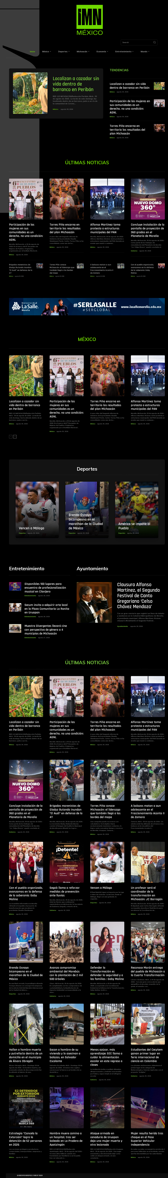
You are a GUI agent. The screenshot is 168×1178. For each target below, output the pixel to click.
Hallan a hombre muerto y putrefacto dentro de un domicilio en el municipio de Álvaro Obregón (25, 1055)
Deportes (22, 533)
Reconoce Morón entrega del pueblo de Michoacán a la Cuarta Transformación (148, 971)
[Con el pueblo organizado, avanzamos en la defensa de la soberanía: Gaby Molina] (161, 265)
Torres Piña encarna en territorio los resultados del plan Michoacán (127, 130)
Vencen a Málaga (31, 528)
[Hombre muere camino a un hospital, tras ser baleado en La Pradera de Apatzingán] (67, 1107)
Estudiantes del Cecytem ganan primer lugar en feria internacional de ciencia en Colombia (147, 1055)
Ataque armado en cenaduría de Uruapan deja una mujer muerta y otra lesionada (106, 1139)
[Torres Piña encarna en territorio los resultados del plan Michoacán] (159, 128)
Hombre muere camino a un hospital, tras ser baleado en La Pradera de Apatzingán (66, 1139)
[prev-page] (10, 436)
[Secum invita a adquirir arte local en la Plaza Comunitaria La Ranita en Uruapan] (15, 607)
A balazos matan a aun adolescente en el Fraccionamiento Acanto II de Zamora (101, 268)
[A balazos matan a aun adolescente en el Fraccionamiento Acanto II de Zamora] (120, 265)
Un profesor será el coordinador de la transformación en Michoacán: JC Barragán (146, 893)
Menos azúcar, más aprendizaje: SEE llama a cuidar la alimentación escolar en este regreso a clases (106, 1057)
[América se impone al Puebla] (136, 510)
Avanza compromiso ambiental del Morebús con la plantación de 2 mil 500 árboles (66, 973)
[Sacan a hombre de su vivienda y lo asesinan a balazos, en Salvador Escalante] (67, 1024)
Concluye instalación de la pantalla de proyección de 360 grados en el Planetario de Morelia (147, 230)
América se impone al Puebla (134, 526)
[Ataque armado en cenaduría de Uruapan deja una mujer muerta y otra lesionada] (107, 1107)
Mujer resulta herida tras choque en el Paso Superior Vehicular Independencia (147, 1139)
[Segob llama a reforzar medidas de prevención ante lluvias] (67, 862)
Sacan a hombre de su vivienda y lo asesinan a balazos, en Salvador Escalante (65, 1055)
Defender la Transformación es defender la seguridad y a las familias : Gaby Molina (107, 973)
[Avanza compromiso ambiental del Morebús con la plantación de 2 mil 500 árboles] (67, 942)
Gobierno (134, 251)
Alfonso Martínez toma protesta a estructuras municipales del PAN (105, 228)
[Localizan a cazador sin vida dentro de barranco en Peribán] (30, 93)
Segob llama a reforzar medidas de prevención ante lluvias (65, 891)
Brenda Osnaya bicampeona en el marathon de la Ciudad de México (86, 522)
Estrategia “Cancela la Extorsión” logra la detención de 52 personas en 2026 (25, 1139)
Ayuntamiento (122, 626)
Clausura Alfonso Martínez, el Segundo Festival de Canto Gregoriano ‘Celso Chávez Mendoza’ (138, 596)
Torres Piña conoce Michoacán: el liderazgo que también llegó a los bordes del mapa (62, 268)
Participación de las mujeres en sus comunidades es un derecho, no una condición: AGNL (130, 106)
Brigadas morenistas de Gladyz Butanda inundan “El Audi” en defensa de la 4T (20, 268)
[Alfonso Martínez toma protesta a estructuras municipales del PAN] (107, 199)
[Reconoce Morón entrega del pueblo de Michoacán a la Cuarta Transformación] (148, 942)
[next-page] (15, 436)
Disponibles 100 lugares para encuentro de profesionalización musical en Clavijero (45, 588)
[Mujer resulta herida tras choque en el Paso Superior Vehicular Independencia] (148, 1107)
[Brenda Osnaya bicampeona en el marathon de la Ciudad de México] (87, 510)
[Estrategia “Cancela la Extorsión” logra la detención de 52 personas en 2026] (26, 1107)
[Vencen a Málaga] (37, 510)
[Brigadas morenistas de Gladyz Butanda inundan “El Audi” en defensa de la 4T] (39, 265)
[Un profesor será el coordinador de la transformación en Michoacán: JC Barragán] (148, 862)
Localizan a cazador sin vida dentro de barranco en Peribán (76, 84)
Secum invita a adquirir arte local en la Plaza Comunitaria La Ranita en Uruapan (47, 609)
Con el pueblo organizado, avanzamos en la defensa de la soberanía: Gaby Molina (142, 268)
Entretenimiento (30, 596)
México (55, 109)
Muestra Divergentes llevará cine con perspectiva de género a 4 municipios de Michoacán (46, 630)
